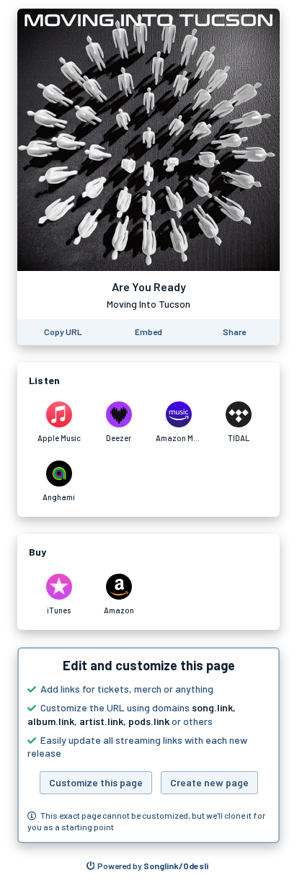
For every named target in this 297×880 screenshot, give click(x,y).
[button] (148, 745)
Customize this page (96, 782)
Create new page (209, 782)
